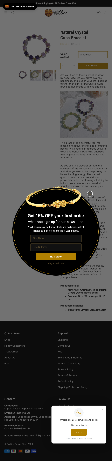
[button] (20, 6)
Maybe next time (56, 263)
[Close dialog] (89, 193)
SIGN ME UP (56, 256)
